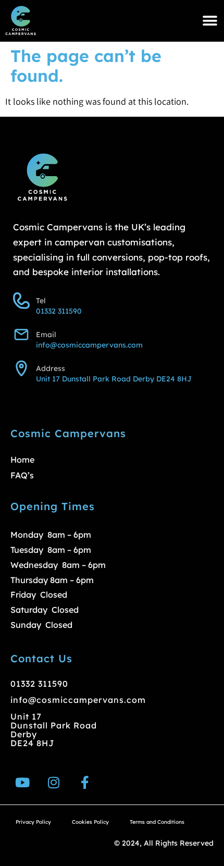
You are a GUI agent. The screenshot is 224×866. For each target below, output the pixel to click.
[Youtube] (22, 782)
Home (22, 459)
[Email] (21, 334)
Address (50, 368)
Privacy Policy (33, 822)
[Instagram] (53, 782)
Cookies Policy (90, 822)
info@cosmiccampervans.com (89, 345)
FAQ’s (22, 475)
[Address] (21, 368)
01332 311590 (59, 311)
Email (46, 334)
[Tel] (21, 300)
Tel (41, 300)
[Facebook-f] (84, 782)
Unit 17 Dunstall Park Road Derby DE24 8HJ (114, 378)
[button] (209, 21)
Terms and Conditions (157, 822)
